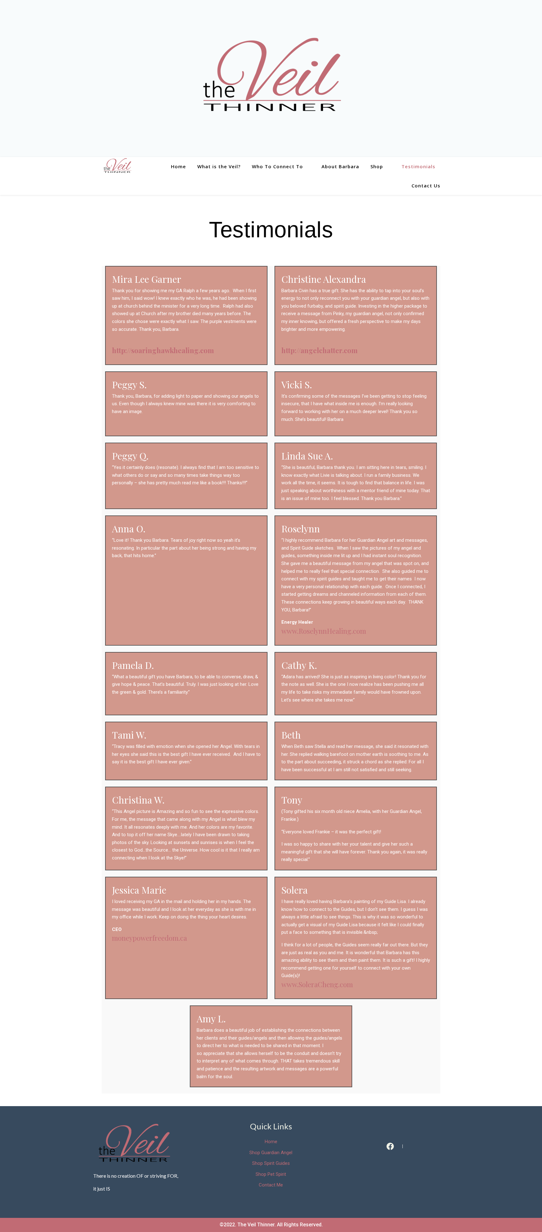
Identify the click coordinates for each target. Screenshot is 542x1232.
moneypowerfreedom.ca (149, 938)
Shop (376, 166)
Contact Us (426, 185)
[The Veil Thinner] (271, 78)
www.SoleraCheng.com (317, 984)
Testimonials (418, 166)
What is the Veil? (219, 166)
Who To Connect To (277, 166)
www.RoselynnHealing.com (323, 631)
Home (178, 166)
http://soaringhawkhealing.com (163, 350)
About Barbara (340, 166)
